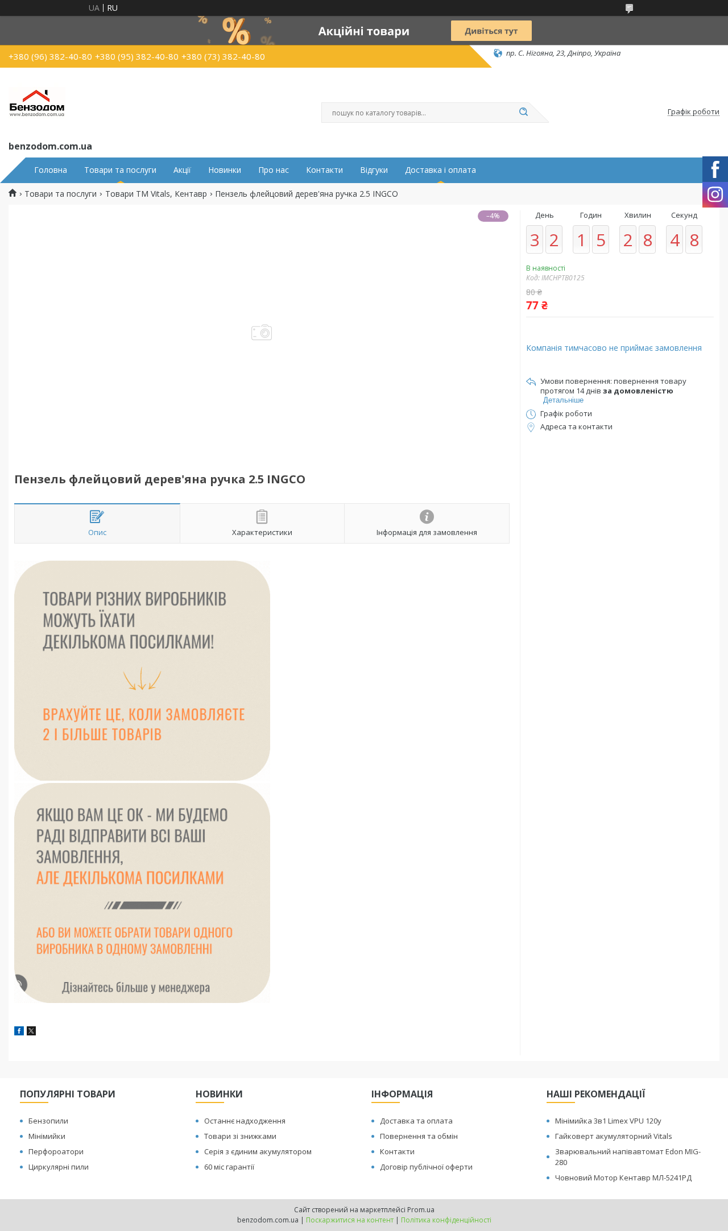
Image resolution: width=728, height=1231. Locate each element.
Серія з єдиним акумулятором (258, 1151)
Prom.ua (421, 1210)
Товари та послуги (120, 170)
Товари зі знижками (240, 1136)
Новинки (224, 170)
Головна (50, 170)
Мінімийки (46, 1136)
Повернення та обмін (419, 1136)
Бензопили (48, 1121)
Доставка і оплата (440, 170)
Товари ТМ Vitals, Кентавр (156, 194)
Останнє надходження (245, 1121)
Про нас (273, 170)
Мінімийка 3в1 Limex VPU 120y (608, 1121)
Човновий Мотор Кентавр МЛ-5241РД (623, 1177)
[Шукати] (523, 112)
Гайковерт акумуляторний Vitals (613, 1136)
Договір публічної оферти (426, 1167)
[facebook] (19, 1032)
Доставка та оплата (416, 1121)
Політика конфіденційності (446, 1220)
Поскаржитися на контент (350, 1220)
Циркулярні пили (58, 1167)
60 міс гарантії (229, 1167)
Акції (182, 170)
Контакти (324, 170)
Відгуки (374, 170)
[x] (31, 1032)
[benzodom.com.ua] (37, 101)
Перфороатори (56, 1151)
